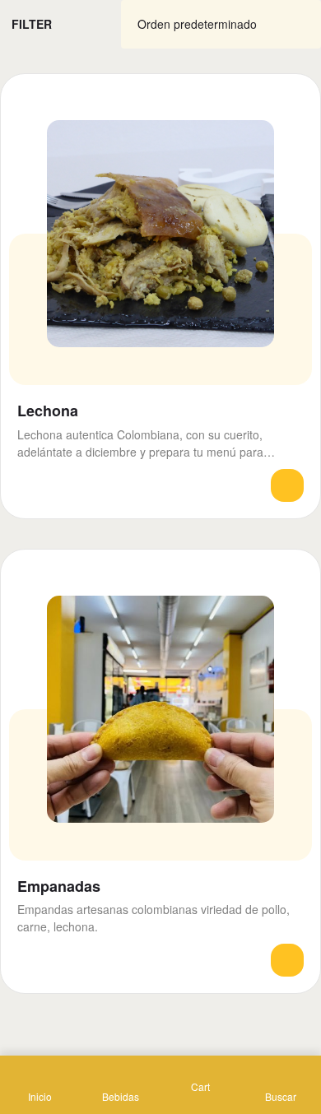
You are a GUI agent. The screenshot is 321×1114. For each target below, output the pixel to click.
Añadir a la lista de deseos (293, 100)
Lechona (47, 411)
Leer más (287, 485)
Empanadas (58, 886)
